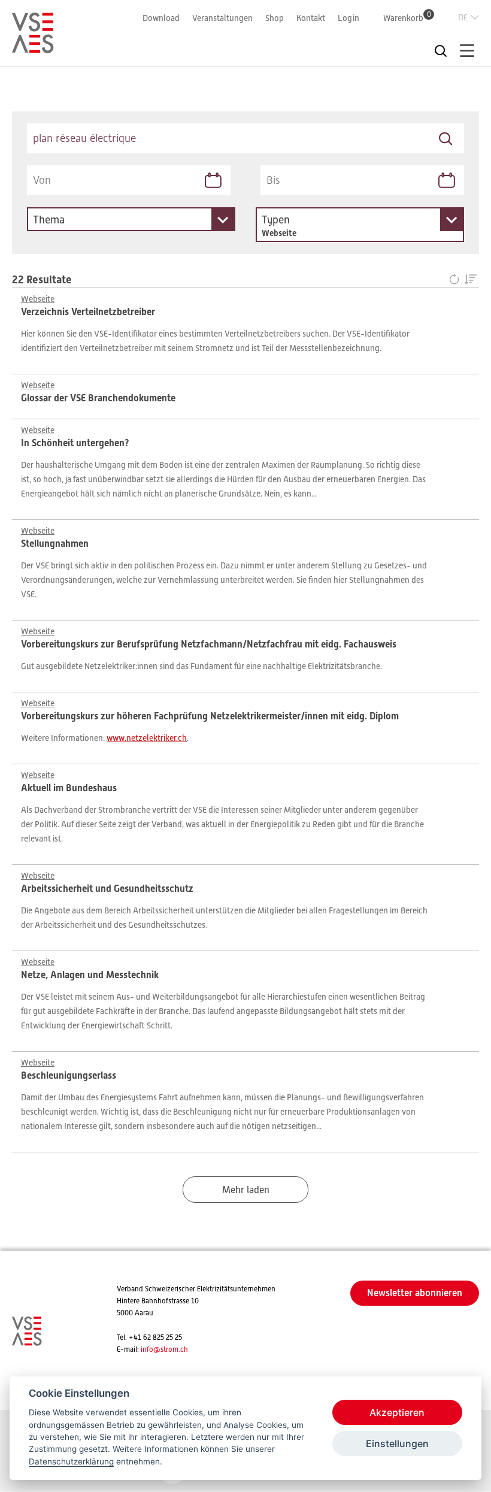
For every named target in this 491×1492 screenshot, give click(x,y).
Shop (274, 18)
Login (348, 18)
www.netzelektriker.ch (147, 738)
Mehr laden (245, 1190)
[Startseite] (33, 48)
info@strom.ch (164, 1349)
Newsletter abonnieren (414, 1293)
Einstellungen (397, 1443)
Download (161, 18)
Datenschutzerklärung (71, 1461)
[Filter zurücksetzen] (456, 280)
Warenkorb (407, 18)
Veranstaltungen (222, 18)
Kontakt (310, 18)
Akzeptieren (397, 1412)
